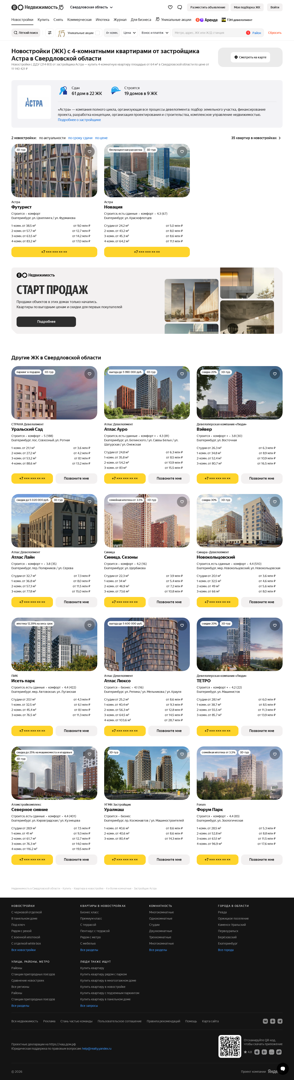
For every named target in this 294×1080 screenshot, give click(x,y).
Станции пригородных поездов (33, 974)
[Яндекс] (275, 1071)
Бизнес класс (89, 912)
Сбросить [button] (275, 32)
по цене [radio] (101, 138)
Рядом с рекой (21, 931)
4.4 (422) (70, 687)
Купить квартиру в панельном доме (105, 999)
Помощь (191, 1021)
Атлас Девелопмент (118, 424)
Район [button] (256, 33)
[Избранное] (170, 7)
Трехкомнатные (160, 937)
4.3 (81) (164, 436)
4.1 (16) (139, 687)
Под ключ (18, 924)
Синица (109, 552)
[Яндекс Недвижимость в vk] (265, 1021)
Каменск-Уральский (232, 924)
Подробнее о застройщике (79, 120)
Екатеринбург (228, 943)
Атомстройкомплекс (26, 804)
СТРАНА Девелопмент (27, 424)
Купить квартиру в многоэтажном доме (108, 980)
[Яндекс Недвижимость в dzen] (272, 1021)
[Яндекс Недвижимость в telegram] (280, 1021)
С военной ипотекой (25, 937)
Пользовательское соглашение (120, 1021)
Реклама (49, 1021)
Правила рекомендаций (163, 1021)
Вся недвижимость (24, 1021)
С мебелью (88, 943)
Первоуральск (228, 931)
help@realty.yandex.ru (96, 1048)
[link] (275, 7)
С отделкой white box (26, 943)
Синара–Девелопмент (213, 552)
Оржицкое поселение (233, 918)
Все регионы (20, 986)
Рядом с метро (90, 937)
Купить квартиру (92, 968)
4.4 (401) (70, 816)
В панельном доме (24, 918)
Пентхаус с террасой (95, 931)
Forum (201, 804)
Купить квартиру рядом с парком (103, 974)
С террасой (88, 924)
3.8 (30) (237, 436)
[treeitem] (23, 20)
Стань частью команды (76, 1021)
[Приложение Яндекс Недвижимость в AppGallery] (271, 1052)
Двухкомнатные (160, 931)
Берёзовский (227, 937)
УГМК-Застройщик (117, 804)
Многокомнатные (161, 912)
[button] (180, 7)
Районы (16, 968)
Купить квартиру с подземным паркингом (109, 993)
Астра (15, 202)
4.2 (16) (142, 564)
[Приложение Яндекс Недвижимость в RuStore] (279, 1052)
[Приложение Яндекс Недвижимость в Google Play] (264, 1052)
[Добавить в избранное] (89, 151)
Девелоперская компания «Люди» (221, 424)
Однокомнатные (160, 918)
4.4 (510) (255, 564)
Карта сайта (210, 1021)
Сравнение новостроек (27, 980)
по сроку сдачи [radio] (80, 138)
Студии (154, 924)
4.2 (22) (237, 687)
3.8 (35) (51, 564)
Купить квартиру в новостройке (102, 986)
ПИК (14, 676)
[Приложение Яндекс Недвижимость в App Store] (257, 1052)
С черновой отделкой (26, 912)
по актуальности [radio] (52, 138)
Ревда (222, 912)
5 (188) (48, 436)
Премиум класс (91, 918)
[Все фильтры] (49, 32)
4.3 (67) (162, 213)
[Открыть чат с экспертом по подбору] (283, 1069)
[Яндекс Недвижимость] (37, 7)
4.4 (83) (234, 816)
